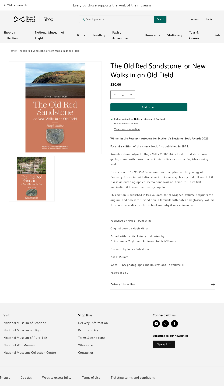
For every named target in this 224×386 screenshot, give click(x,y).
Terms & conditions (91, 338)
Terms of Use (91, 377)
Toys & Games (194, 35)
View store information (127, 129)
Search (160, 19)
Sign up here (164, 344)
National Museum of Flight (49, 35)
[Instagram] (165, 323)
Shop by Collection (11, 35)
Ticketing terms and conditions (133, 377)
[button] (162, 284)
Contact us (86, 352)
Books (81, 35)
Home (12, 50)
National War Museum (20, 345)
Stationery (174, 35)
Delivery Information (93, 323)
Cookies (26, 377)
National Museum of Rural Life (25, 338)
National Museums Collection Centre (30, 352)
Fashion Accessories (120, 35)
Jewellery (98, 35)
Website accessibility (56, 377)
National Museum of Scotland (25, 323)
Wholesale (85, 345)
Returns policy (88, 330)
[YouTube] (156, 323)
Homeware (152, 35)
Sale (217, 35)
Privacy (5, 377)
